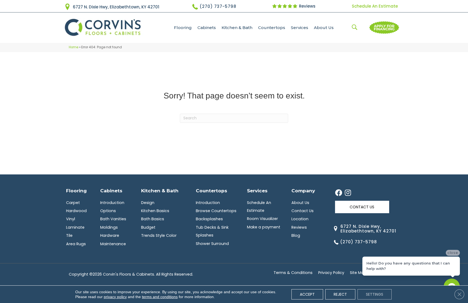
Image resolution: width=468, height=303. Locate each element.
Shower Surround (212, 243)
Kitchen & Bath (237, 27)
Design (147, 202)
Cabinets (206, 27)
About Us (324, 27)
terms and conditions (160, 297)
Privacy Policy (331, 272)
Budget (148, 227)
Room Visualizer (262, 218)
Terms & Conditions (293, 272)
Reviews (307, 6)
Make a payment (263, 227)
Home (73, 47)
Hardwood (76, 210)
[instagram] (348, 193)
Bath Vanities (113, 219)
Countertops (271, 27)
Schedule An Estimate (375, 6)
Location (299, 219)
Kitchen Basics (155, 210)
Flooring (183, 27)
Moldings (109, 227)
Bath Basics (152, 219)
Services (299, 27)
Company (303, 190)
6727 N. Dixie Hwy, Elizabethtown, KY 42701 (116, 7)
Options (108, 210)
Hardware (109, 235)
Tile (69, 235)
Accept (307, 294)
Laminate (75, 227)
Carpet (73, 202)
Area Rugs (76, 244)
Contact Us (302, 210)
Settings (374, 294)
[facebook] (338, 193)
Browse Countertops (216, 210)
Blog (295, 235)
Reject (340, 294)
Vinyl (70, 219)
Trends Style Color (159, 235)
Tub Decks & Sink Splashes (212, 231)
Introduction (112, 202)
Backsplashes (209, 219)
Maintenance (113, 244)
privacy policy (115, 297)
